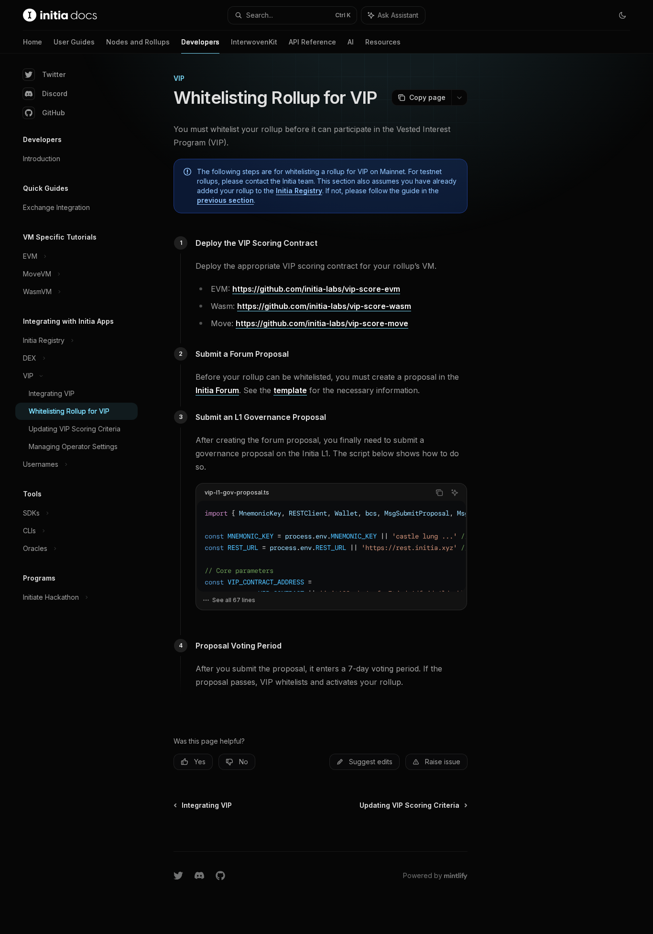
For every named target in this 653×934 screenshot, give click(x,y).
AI (351, 42)
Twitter (53, 74)
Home (32, 42)
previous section (225, 200)
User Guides (74, 42)
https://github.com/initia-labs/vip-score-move (322, 323)
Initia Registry (299, 191)
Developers (200, 42)
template (290, 390)
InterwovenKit (254, 42)
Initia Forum (217, 390)
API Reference (312, 42)
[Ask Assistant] (454, 492)
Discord (54, 93)
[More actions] (459, 97)
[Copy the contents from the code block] (439, 492)
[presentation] (331, 546)
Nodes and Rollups (138, 42)
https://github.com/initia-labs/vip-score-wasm (324, 306)
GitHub (53, 113)
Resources (383, 42)
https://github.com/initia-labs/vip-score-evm (316, 289)
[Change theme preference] (622, 15)
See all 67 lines (233, 600)
